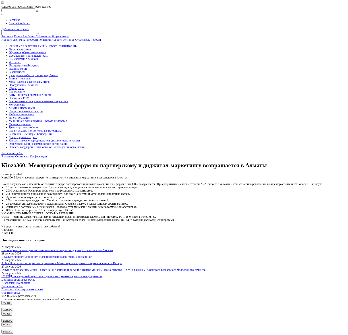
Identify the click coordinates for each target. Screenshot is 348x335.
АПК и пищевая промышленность (30, 94)
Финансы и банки (20, 49)
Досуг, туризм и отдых (23, 137)
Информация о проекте (15, 282)
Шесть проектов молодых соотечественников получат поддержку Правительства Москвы (57, 250)
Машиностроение (20, 124)
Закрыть (7, 310)
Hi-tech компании (19, 117)
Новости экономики (13, 39)
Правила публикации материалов (22, 289)
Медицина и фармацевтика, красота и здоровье (38, 120)
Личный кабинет (19, 23)
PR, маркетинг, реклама (23, 58)
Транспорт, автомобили (23, 127)
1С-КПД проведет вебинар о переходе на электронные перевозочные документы (51, 276)
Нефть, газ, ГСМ (19, 98)
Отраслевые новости (88, 39)
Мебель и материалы (21, 114)
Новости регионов (62, 39)
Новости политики (39, 39)
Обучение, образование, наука (27, 52)
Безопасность (17, 71)
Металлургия (17, 104)
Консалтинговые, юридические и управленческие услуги (44, 140)
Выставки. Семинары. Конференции (31, 133)
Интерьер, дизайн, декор (24, 65)
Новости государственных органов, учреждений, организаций (47, 147)
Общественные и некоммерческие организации (38, 143)
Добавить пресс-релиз (15, 29)
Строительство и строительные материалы (35, 130)
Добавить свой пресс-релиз (52, 36)
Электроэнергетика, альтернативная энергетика (38, 101)
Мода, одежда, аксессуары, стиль (29, 81)
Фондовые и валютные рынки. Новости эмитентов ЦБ (43, 45)
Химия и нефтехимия (22, 107)
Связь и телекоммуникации (26, 111)
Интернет (15, 62)
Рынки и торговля (20, 78)
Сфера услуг (16, 88)
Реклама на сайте (12, 153)
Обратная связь (10, 292)
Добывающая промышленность (28, 55)
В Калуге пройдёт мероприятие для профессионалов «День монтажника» (47, 256)
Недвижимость (18, 68)
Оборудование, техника (23, 85)
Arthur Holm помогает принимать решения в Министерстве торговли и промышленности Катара (61, 263)
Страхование (17, 91)
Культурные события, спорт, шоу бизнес (33, 75)
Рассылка (14, 19)
